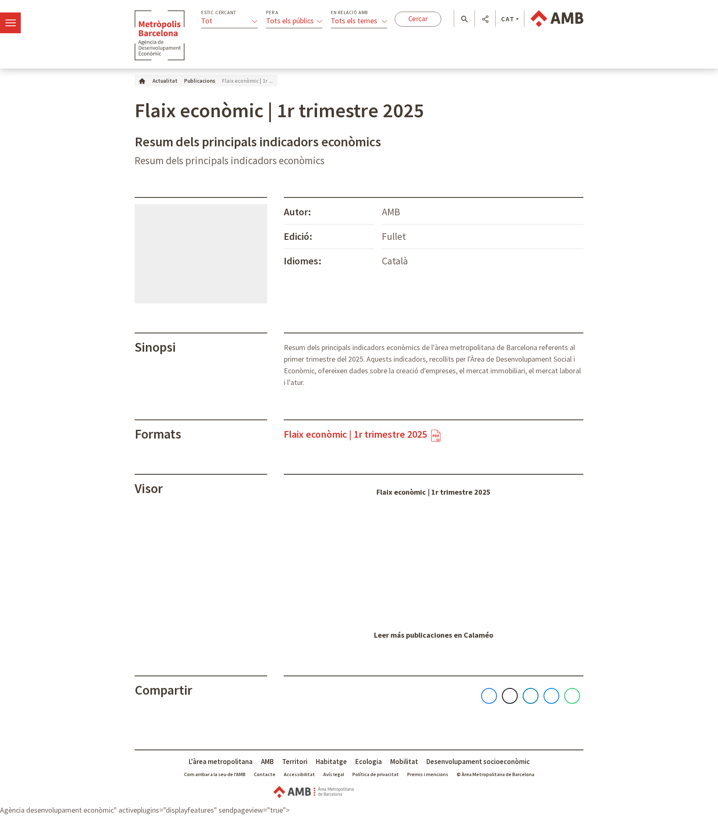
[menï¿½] (10, 22)
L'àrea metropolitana (221, 761)
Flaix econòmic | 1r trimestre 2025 (433, 492)
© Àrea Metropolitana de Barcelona (495, 774)
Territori (294, 761)
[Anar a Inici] (142, 80)
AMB (267, 761)
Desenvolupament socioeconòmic (478, 761)
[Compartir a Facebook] (489, 696)
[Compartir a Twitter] (510, 696)
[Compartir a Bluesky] (551, 696)
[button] (464, 19)
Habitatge (331, 761)
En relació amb (349, 12)
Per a (272, 12)
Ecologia (368, 761)
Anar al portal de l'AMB (557, 18)
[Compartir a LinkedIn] (530, 696)
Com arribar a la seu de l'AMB (215, 774)
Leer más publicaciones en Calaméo (433, 635)
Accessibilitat (299, 774)
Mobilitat (404, 761)
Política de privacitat (375, 774)
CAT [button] (508, 19)
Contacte (264, 774)
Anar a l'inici (159, 35)
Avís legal (333, 774)
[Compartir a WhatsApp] (572, 696)
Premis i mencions (427, 774)
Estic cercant (218, 12)
